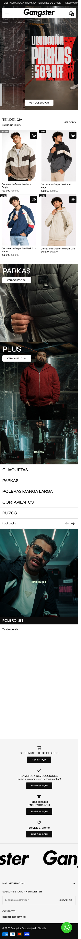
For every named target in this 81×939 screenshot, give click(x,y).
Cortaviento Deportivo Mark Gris (58, 248)
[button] (7, 13)
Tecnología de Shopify (34, 928)
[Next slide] (73, 524)
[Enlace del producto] (19, 162)
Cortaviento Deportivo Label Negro (56, 186)
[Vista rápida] (33, 135)
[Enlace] (39, 860)
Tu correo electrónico (16, 900)
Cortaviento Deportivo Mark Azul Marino (19, 250)
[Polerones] (39, 577)
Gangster (16, 928)
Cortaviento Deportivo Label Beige (17, 186)
